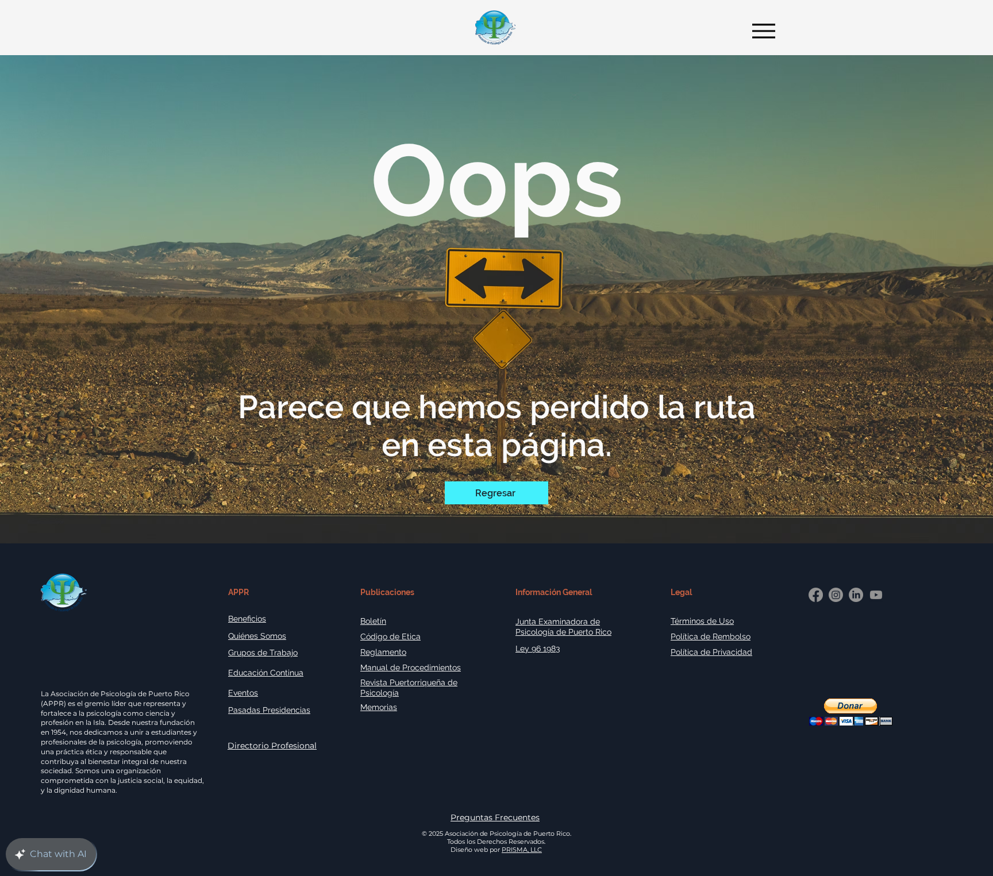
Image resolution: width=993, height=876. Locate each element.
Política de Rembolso (710, 636)
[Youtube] (876, 595)
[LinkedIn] (856, 595)
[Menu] (760, 30)
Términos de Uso (702, 621)
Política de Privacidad (711, 652)
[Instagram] (836, 595)
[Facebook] (816, 595)
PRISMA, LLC (522, 850)
